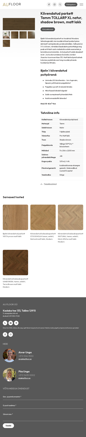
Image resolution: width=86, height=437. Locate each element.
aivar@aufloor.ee (25, 359)
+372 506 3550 (25, 356)
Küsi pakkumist (47, 29)
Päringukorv (71, 4)
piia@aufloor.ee (24, 378)
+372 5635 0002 (26, 375)
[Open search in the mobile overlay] (60, 4)
